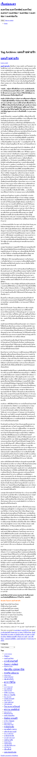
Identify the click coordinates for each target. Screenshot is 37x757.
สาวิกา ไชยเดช (9, 721)
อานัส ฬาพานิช (9, 735)
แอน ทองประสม (10, 752)
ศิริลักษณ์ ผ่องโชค (8, 713)
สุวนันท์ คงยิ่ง (9, 727)
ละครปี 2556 (25, 630)
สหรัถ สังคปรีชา (9, 715)
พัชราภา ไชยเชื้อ (9, 695)
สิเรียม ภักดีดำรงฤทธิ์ (8, 724)
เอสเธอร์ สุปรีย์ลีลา (10, 638)
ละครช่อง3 (17, 630)
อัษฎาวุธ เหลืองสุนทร (8, 733)
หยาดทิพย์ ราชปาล (10, 729)
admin (2, 640)
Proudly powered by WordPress (9, 755)
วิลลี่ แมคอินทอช (8, 704)
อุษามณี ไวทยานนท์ (9, 737)
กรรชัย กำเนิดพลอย (8, 653)
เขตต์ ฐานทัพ (8, 740)
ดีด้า (5, 685)
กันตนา (6, 656)
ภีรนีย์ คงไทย (27, 632)
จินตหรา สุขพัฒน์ (11, 664)
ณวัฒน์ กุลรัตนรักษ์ (8, 677)
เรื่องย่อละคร (8, 4)
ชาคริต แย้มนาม (11, 673)
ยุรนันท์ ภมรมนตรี (9, 698)
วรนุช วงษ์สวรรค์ (8, 702)
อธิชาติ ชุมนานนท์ (10, 731)
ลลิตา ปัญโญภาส (8, 700)
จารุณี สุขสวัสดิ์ (5, 632)
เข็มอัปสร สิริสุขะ (7, 741)
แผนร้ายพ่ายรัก (10, 58)
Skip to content (9, 20)
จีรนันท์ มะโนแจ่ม (8, 666)
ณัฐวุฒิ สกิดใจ (9, 679)
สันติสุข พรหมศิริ (12, 636)
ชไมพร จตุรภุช (7, 675)
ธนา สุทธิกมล (8, 688)
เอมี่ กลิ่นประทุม (7, 747)
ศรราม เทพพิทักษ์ (11, 709)
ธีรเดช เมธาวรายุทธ (16, 632)
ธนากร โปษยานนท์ (8, 687)
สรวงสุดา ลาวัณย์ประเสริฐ (16, 634)
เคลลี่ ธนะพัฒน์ (8, 743)
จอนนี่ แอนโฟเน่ (9, 658)
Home (5, 23)
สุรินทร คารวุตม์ (22, 636)
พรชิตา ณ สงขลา (9, 692)
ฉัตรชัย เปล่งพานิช (14, 669)
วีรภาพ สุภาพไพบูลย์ (12, 706)
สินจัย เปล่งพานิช (8, 723)
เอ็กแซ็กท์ (7, 749)
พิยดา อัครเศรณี (7, 696)
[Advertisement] (18, 37)
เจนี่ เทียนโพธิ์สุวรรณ (9, 745)
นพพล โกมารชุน (8, 690)
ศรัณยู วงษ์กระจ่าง (7, 711)
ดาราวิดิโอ (9, 682)
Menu (2, 20)
